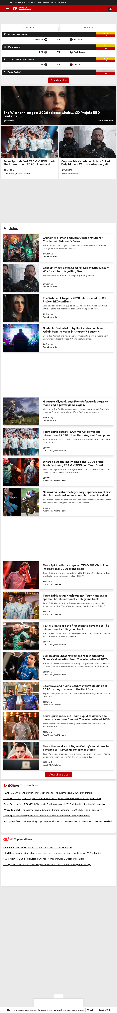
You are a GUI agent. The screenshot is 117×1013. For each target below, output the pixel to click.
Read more (104, 1010)
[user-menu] (110, 9)
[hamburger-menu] (7, 8)
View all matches (58, 80)
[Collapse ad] (58, 996)
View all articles (58, 774)
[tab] (28, 27)
